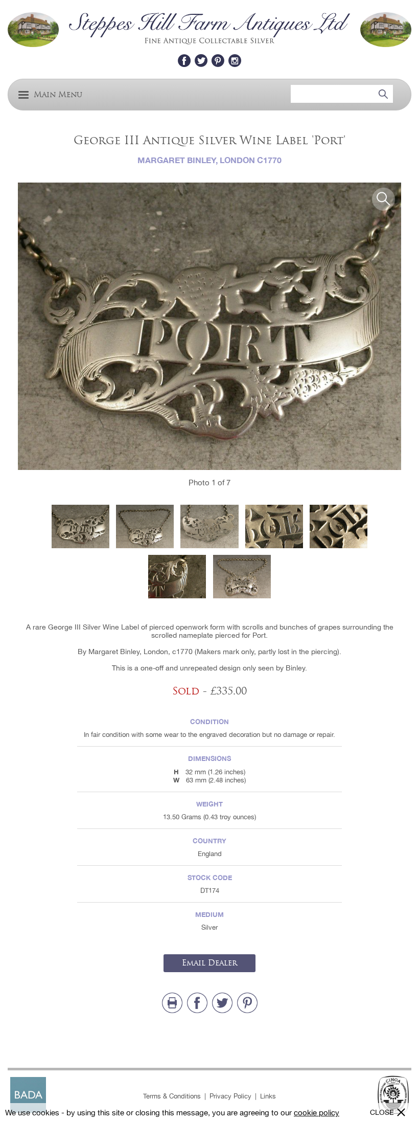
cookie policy (316, 1112)
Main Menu (58, 95)
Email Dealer (209, 963)
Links (268, 1096)
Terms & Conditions (172, 1096)
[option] (209, 326)
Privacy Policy (230, 1096)
